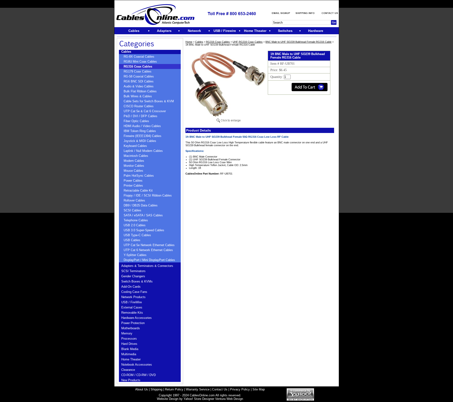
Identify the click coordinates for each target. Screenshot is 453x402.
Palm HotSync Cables (139, 175)
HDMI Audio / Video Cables (142, 126)
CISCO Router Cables (139, 106)
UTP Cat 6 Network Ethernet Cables (148, 250)
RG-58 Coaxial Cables (139, 76)
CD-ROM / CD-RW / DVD (138, 375)
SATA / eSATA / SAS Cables (143, 215)
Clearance (128, 370)
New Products (130, 380)
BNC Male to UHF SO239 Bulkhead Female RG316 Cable (298, 41)
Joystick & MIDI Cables (140, 141)
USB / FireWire (131, 302)
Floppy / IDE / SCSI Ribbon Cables (148, 195)
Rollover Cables (134, 200)
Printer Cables (133, 185)
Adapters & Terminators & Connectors (147, 266)
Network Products (133, 297)
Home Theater (131, 359)
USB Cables (132, 240)
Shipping (156, 389)
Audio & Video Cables (139, 86)
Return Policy (174, 389)
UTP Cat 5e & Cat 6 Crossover (145, 111)
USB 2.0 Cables (135, 225)
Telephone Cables (136, 220)
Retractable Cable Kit (138, 190)
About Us (141, 389)
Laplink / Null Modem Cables (143, 151)
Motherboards (130, 328)
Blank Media (129, 349)
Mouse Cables (133, 170)
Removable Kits (132, 312)
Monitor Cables (134, 165)
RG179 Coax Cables (137, 71)
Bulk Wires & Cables (138, 96)
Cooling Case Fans (134, 292)
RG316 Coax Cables (138, 66)
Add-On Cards (131, 286)
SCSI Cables (132, 210)
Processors (129, 338)
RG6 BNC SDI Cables (139, 81)
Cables (126, 51)
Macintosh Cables (136, 156)
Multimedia (128, 354)
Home (188, 41)
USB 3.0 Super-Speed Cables (144, 230)
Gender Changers (133, 276)
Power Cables (133, 180)
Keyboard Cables (135, 146)
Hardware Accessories (136, 318)
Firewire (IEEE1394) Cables (142, 136)
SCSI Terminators (133, 271)
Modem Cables (134, 161)
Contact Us (219, 389)
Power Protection (133, 323)
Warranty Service (198, 389)
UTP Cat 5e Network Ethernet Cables (149, 245)
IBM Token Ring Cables (140, 131)
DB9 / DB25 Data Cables (141, 205)
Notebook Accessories (136, 364)
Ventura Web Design (229, 399)
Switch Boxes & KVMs (137, 281)
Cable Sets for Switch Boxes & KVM (149, 101)
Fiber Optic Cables (136, 121)
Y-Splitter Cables (135, 255)
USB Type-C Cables (137, 235)
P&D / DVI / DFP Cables (140, 116)
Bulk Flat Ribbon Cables (140, 91)
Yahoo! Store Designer (199, 399)
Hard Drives (129, 344)
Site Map (258, 389)
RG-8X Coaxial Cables (139, 56)
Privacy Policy (240, 389)
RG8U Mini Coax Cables (140, 61)
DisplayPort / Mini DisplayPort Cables (149, 260)
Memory (126, 333)
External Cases (131, 307)
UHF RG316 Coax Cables (248, 41)
